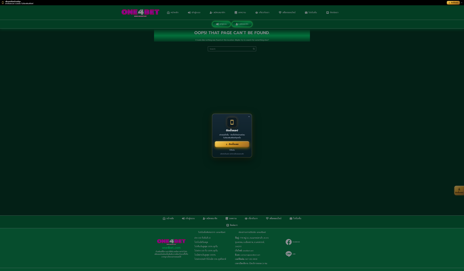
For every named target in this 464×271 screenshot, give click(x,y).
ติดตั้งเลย (234, 144)
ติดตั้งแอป (454, 3)
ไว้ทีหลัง (232, 150)
